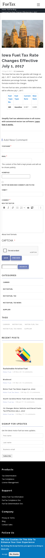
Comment (5, 200)
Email (4, 156)
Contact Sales (7, 524)
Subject (4, 190)
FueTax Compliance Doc (11, 500)
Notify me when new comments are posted (18, 185)
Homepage (5, 173)
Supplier (6, 310)
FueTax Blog (11, 9)
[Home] (11, 4)
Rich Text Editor (8, 203)
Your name (6, 146)
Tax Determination (9, 476)
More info (5, 549)
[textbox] (22, 221)
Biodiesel (7, 379)
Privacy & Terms (8, 518)
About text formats (9, 234)
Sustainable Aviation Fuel (15, 369)
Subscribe (7, 456)
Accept (4, 554)
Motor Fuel (8, 289)
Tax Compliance (8, 479)
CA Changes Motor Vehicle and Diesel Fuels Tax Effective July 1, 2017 (22, 410)
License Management (10, 482)
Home (4, 9)
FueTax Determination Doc (12, 503)
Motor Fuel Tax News (12, 303)
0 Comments (19, 71)
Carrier (6, 282)
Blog (3, 521)
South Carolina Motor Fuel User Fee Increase (23, 399)
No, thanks (14, 554)
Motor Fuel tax (9, 296)
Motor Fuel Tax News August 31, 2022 (19, 389)
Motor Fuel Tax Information (13, 497)
